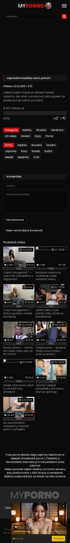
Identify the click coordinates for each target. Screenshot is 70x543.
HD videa (10, 136)
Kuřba (48, 151)
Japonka (10, 151)
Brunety (41, 130)
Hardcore (57, 130)
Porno (49, 136)
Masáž (9, 157)
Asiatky (27, 130)
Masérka (23, 157)
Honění (25, 136)
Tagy (8, 508)
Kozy (38, 136)
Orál (36, 157)
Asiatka (22, 145)
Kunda (36, 151)
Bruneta (36, 145)
